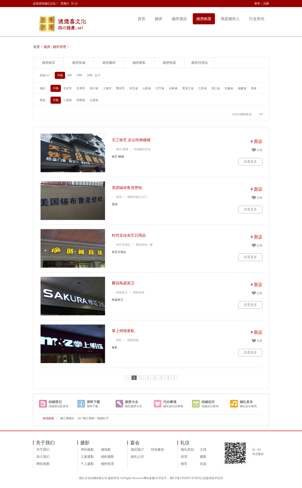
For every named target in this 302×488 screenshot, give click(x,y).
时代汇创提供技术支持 (209, 478)
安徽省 (229, 88)
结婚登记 (55, 402)
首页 (141, 19)
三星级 (67, 100)
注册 (266, 3)
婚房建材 (109, 62)
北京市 (67, 88)
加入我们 (43, 456)
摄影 (203, 456)
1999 (79, 75)
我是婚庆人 (230, 19)
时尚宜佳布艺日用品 (129, 235)
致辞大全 (131, 402)
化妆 (203, 464)
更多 (254, 88)
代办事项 (169, 402)
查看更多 (250, 161)
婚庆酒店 (179, 19)
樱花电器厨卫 (123, 283)
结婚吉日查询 (209, 406)
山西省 (147, 88)
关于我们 (43, 449)
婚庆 (158, 19)
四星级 (80, 100)
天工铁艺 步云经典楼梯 (131, 140)
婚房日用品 (199, 62)
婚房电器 (169, 62)
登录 (257, 3)
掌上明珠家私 (123, 331)
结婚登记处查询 (58, 406)
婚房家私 (139, 62)
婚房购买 (48, 62)
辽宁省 (160, 88)
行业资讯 (256, 19)
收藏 (259, 150)
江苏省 (202, 88)
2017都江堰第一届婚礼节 (93, 418)
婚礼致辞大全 (133, 406)
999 (69, 75)
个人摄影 (87, 464)
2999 (89, 75)
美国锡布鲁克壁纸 (127, 188)
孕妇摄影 (87, 449)
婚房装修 (78, 62)
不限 (60, 75)
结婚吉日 (208, 402)
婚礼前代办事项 (173, 406)
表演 (184, 456)
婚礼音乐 (246, 402)
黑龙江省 (187, 88)
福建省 (242, 88)
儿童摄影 (87, 456)
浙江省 (215, 88)
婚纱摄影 (107, 456)
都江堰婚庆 (67, 418)
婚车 (184, 464)
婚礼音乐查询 (248, 406)
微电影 (106, 449)
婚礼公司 (137, 456)
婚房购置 (203, 19)
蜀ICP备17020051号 (182, 478)
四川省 (94, 88)
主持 (203, 449)
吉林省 (173, 88)
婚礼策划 (187, 449)
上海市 (107, 88)
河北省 (133, 88)
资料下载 (93, 402)
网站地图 (43, 464)
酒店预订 (137, 449)
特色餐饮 (157, 449)
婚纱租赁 (107, 464)
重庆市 (120, 88)
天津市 (80, 88)
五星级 (94, 100)
